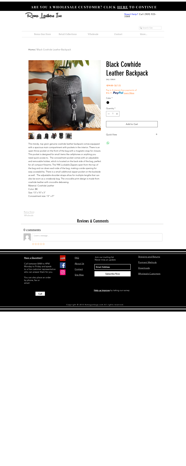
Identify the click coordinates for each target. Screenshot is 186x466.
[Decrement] (108, 113)
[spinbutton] (112, 113)
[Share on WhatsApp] (108, 143)
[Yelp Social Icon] (63, 258)
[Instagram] (63, 272)
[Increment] (117, 113)
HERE (122, 7)
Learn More (129, 93)
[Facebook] (63, 265)
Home (31, 49)
